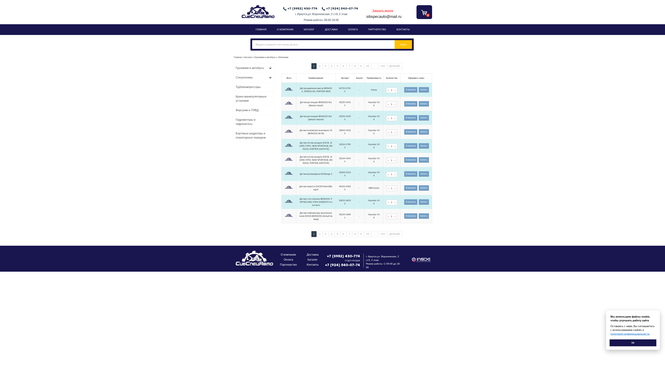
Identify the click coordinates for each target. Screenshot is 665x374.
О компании (288, 254)
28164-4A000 (345, 160)
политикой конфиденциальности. (630, 333)
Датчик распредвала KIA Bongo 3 (316, 174)
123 (383, 66)
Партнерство (377, 29)
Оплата (353, 29)
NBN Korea (374, 188)
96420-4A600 (345, 188)
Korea (374, 90)
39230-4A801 (345, 216)
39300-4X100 (345, 174)
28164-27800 (345, 146)
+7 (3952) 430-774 (343, 256)
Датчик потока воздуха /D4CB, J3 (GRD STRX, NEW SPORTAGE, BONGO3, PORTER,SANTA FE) (315, 146)
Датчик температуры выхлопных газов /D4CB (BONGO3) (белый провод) (315, 216)
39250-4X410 (345, 104)
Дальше (394, 66)
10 (367, 66)
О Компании (285, 29)
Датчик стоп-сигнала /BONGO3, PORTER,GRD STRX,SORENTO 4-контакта (316, 202)
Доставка (331, 29)
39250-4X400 (345, 118)
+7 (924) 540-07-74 (342, 265)
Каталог (309, 29)
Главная (261, 29)
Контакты (403, 29)
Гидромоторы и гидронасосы (245, 121)
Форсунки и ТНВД (247, 110)
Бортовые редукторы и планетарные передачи (251, 135)
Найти (403, 44)
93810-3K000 (345, 202)
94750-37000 (345, 90)
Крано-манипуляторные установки (251, 98)
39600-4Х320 (345, 132)
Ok (633, 343)
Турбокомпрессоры (248, 87)
